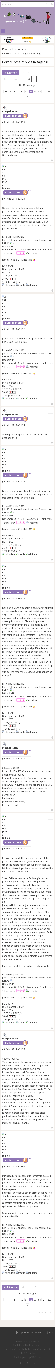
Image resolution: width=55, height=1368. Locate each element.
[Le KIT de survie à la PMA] (27, 43)
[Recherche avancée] (51, 4)
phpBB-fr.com (34, 1357)
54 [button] (39, 91)
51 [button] (26, 91)
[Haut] (52, 160)
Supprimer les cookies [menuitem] (31, 1332)
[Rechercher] (46, 4)
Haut (51, 1332)
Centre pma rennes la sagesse (25, 62)
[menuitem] (21, 1344)
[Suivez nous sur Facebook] (20, 1363)
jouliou (6, 188)
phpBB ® (34, 1341)
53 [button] (35, 91)
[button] (5, 91)
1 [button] (14, 91)
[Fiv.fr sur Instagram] (27, 1363)
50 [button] (22, 91)
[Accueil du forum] (27, 17)
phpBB (24, 1349)
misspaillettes (10, 111)
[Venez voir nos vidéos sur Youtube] (34, 1363)
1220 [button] (48, 91)
